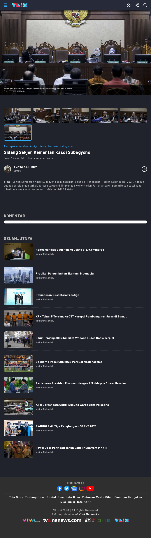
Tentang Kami (35, 497)
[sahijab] (105, 520)
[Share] (137, 5)
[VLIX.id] (122, 520)
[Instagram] (82, 488)
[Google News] (74, 488)
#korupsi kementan (16, 146)
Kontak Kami (56, 497)
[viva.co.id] (31, 520)
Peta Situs (16, 497)
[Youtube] (90, 488)
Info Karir (84, 501)
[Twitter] (66, 488)
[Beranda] (128, 5)
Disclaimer (67, 501)
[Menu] (5, 5)
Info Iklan (73, 497)
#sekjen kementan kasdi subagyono (51, 146)
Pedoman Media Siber (97, 497)
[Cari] (146, 5)
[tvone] (62, 520)
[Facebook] (59, 488)
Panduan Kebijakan (128, 497)
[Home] (19, 5)
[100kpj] (90, 520)
